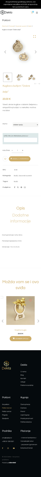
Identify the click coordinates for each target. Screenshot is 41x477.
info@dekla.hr (7, 438)
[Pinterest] (21, 187)
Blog (22, 375)
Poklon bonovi (7, 408)
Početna (4, 26)
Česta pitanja (25, 404)
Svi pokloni (5, 404)
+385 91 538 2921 (8, 441)
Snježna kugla (20, 330)
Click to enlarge (34, 36)
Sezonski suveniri (21, 26)
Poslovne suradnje (26, 385)
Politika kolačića (26, 422)
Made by (5, 462)
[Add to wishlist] (5, 159)
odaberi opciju (21, 338)
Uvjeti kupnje (24, 415)
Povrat (22, 411)
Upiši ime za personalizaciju (16, 136)
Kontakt (23, 378)
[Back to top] (35, 463)
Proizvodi (11, 26)
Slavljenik (5, 418)
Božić (30, 26)
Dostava (23, 408)
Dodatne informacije (20, 218)
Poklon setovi (6, 411)
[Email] (25, 187)
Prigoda (5, 415)
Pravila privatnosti (26, 418)
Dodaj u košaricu (21, 159)
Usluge (22, 382)
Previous (5, 52)
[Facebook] (14, 187)
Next (36, 52)
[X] (18, 187)
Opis (20, 208)
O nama (23, 371)
